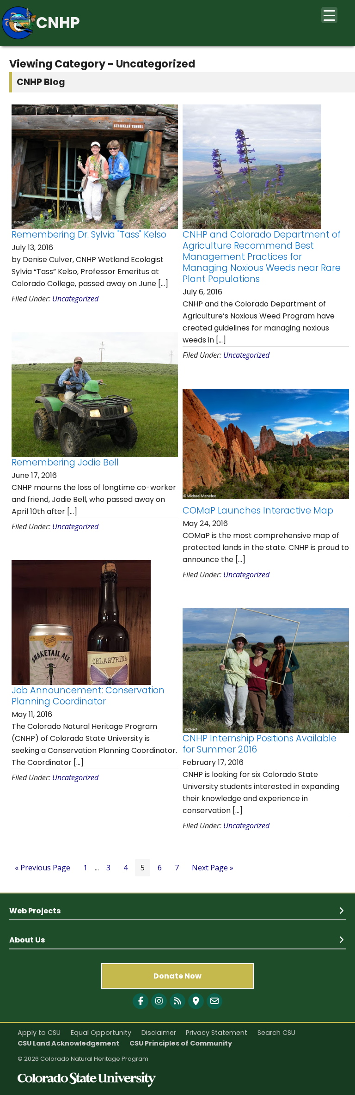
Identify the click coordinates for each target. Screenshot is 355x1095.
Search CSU (276, 1032)
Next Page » (212, 868)
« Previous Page (42, 868)
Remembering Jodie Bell (65, 462)
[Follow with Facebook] (140, 1001)
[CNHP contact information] (214, 1001)
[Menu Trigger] (329, 15)
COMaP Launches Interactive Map (258, 510)
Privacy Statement (216, 1032)
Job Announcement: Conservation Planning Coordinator (88, 696)
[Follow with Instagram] (159, 1001)
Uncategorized (75, 299)
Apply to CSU (39, 1032)
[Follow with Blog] (177, 1001)
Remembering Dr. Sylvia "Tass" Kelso (89, 234)
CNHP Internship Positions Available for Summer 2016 (260, 744)
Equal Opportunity (101, 1032)
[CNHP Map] (196, 1001)
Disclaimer (158, 1032)
